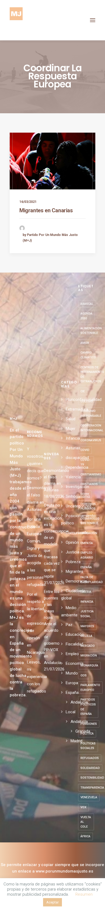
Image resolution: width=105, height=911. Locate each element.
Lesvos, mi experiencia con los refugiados (37, 677)
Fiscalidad (74, 644)
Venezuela (88, 797)
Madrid (76, 741)
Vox (83, 807)
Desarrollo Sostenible (89, 521)
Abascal (86, 304)
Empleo (72, 653)
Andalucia (79, 702)
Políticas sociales (88, 746)
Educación (75, 634)
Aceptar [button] (52, 902)
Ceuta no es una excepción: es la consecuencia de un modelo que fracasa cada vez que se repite (52, 541)
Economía (74, 663)
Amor (84, 343)
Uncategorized (78, 506)
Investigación (77, 486)
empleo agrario (86, 555)
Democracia (76, 581)
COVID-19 (85, 462)
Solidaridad (90, 768)
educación (88, 533)
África (85, 836)
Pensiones (88, 724)
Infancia (73, 438)
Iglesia (85, 592)
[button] (92, 20)
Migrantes (74, 571)
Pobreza (73, 561)
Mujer (70, 428)
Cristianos (89, 484)
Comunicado (77, 532)
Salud (70, 418)
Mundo (72, 673)
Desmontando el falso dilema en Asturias (52, 480)
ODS (83, 675)
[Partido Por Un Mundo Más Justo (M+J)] (16, 20)
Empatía (86, 543)
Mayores (87, 626)
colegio (86, 401)
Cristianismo (90, 474)
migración (88, 655)
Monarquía (89, 665)
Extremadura (77, 409)
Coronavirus (90, 440)
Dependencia (77, 467)
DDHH (84, 494)
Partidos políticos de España (88, 707)
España (72, 692)
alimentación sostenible (91, 331)
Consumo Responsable (90, 413)
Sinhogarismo (78, 496)
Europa (72, 682)
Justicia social (87, 614)
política (87, 733)
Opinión (72, 542)
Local (70, 711)
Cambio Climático (88, 355)
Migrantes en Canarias (46, 210)
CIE (82, 391)
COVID (84, 450)
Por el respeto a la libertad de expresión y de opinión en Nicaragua (36, 623)
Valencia (73, 477)
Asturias (73, 448)
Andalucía (79, 721)
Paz (69, 624)
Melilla (86, 636)
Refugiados (89, 758)
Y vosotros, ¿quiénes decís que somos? (35, 464)
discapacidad (77, 457)
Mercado (87, 646)
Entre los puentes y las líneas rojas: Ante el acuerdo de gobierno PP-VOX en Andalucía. (52, 627)
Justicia (72, 552)
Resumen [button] (84, 894)
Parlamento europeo (90, 687)
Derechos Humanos (88, 506)
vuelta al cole (85, 821)
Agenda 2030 (86, 316)
